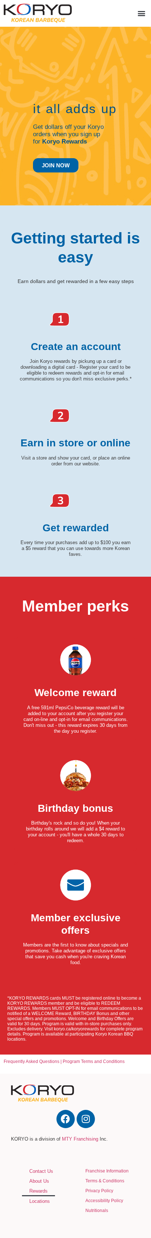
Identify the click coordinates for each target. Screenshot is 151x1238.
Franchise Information (107, 1171)
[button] (141, 13)
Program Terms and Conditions (94, 1061)
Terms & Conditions (104, 1180)
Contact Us (41, 1171)
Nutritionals (96, 1210)
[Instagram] (86, 1119)
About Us (39, 1181)
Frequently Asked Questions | (33, 1061)
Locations (39, 1201)
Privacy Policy (99, 1190)
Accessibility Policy (104, 1200)
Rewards (38, 1191)
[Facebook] (65, 1119)
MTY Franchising (80, 1139)
